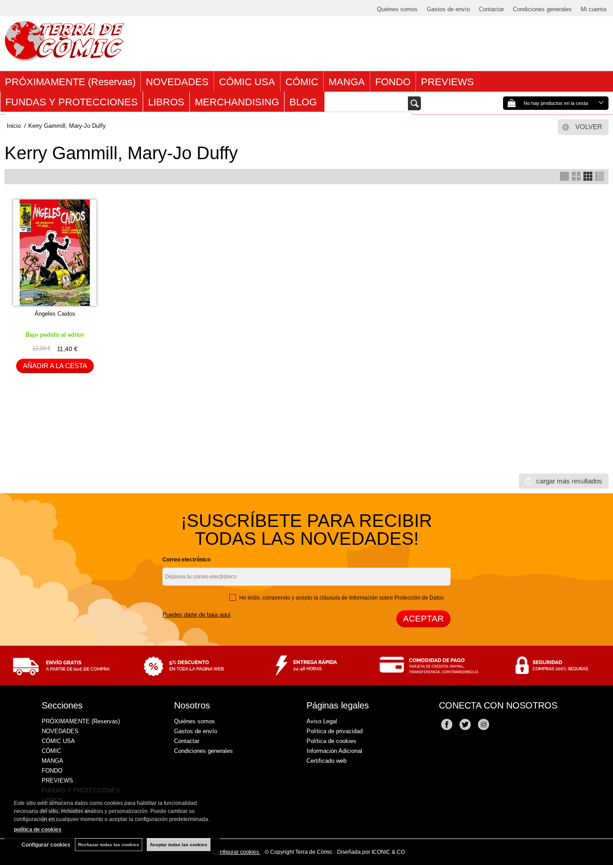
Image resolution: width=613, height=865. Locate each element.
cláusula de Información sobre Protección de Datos (382, 598)
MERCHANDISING (237, 102)
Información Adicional (334, 751)
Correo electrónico (186, 559)
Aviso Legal (321, 721)
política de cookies (37, 829)
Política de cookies (331, 741)
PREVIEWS (447, 81)
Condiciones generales (542, 9)
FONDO (393, 81)
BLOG (304, 102)
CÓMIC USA (247, 81)
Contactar (491, 9)
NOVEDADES (177, 81)
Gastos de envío (448, 9)
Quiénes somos (397, 9)
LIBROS (166, 102)
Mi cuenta (593, 9)
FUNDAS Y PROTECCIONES (71, 102)
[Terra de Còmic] (64, 57)
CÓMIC (301, 81)
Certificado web (326, 760)
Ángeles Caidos (55, 313)
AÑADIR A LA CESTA (55, 365)
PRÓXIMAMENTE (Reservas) (70, 81)
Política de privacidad (334, 731)
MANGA (346, 81)
